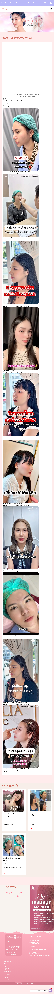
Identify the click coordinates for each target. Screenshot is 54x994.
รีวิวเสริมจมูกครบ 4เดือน (9, 304)
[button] (51, 9)
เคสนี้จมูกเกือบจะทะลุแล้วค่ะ (9, 370)
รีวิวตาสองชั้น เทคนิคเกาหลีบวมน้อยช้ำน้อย (13, 636)
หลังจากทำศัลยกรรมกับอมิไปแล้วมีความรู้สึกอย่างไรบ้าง (16, 768)
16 (6, 772)
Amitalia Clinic (34, 942)
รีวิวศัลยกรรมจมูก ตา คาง (9, 569)
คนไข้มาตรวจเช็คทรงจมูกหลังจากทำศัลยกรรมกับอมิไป (15, 702)
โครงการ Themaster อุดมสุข (40, 949)
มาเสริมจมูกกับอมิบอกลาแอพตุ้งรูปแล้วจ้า (12, 437)
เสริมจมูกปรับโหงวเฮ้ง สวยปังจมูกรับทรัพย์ (13, 503)
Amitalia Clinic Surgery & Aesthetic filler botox (16, 100)
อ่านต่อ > (4, 828)
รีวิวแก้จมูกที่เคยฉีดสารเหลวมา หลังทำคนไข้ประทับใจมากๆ (16, 171)
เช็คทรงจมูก (6, 103)
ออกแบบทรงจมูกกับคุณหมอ (9, 238)
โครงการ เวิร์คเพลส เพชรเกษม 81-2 (42, 955)
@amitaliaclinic (38, 939)
